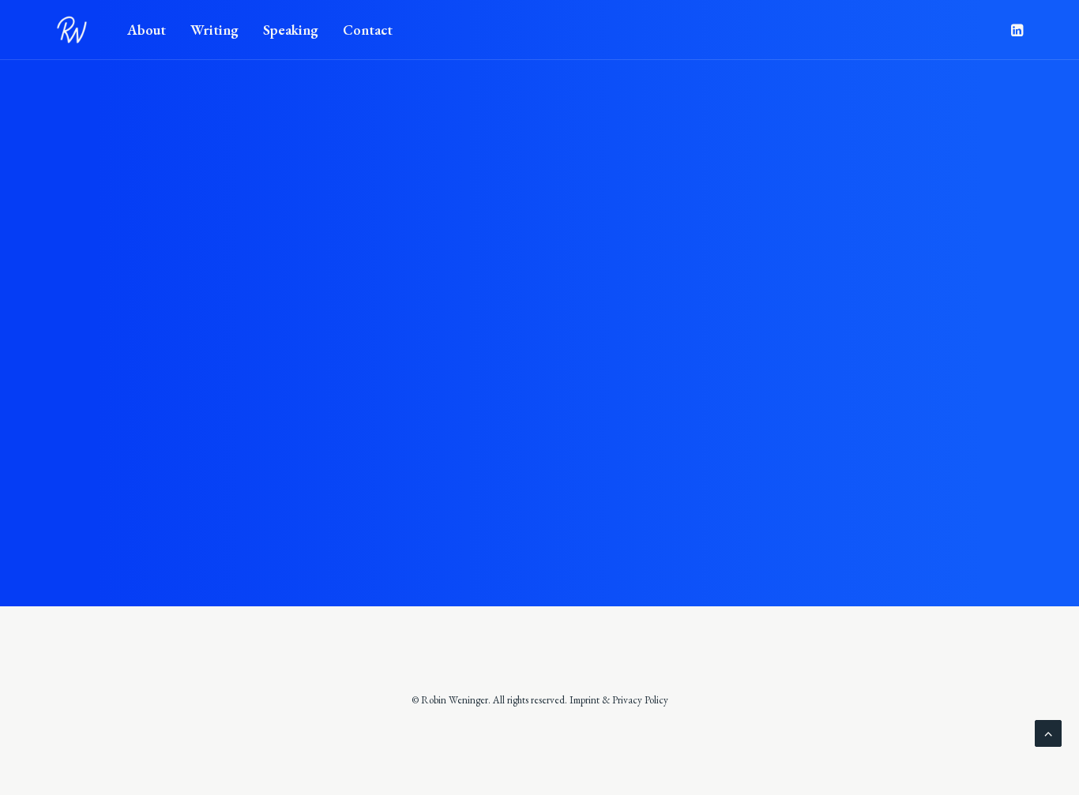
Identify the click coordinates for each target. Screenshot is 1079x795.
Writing (214, 30)
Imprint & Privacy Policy (619, 700)
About (146, 30)
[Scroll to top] (1048, 731)
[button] (1016, 30)
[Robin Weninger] (72, 30)
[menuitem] (146, 30)
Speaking (290, 30)
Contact (368, 30)
